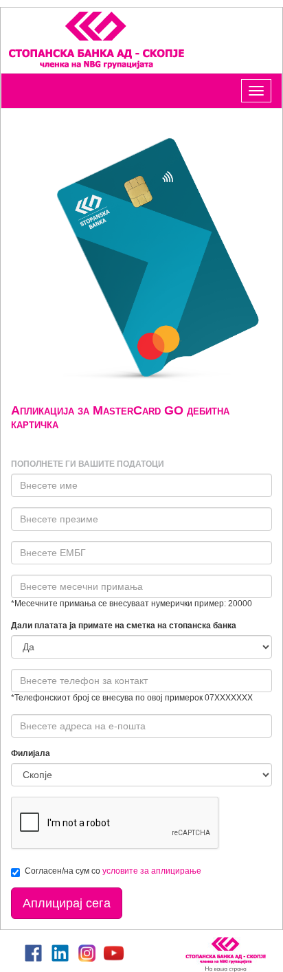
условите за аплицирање (151, 871)
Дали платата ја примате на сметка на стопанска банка (123, 625)
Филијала (30, 753)
